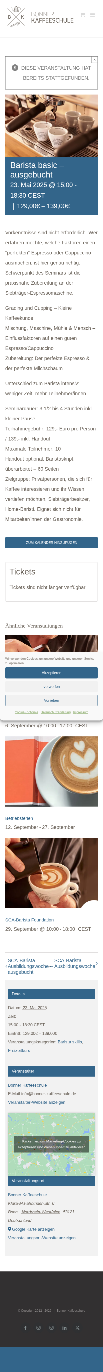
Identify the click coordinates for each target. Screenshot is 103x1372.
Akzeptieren (51, 673)
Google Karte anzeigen (33, 1229)
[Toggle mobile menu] (93, 14)
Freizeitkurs (19, 1050)
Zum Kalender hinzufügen (51, 543)
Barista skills (70, 1042)
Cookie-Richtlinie (26, 712)
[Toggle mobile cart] (82, 14)
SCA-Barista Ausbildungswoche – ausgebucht (30, 966)
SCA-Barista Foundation (29, 919)
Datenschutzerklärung (56, 712)
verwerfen (52, 686)
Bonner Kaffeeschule (27, 1085)
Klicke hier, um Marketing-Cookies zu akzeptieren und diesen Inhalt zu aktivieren (52, 1144)
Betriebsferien (19, 818)
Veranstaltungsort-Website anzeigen (42, 1237)
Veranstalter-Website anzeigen (36, 1102)
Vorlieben (51, 700)
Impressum (80, 712)
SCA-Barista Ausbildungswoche (74, 963)
